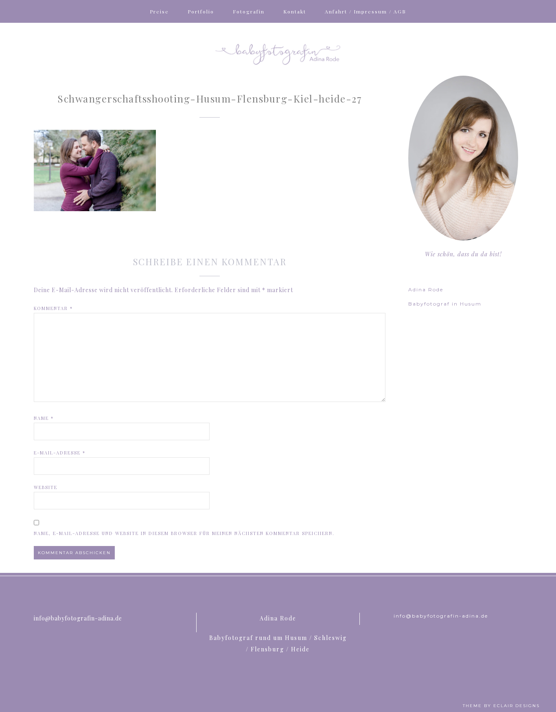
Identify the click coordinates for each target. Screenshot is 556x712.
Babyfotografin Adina (278, 53)
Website (45, 487)
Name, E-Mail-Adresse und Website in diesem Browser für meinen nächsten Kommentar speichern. (184, 533)
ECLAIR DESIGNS (516, 705)
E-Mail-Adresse (59, 453)
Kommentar (53, 308)
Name (44, 418)
